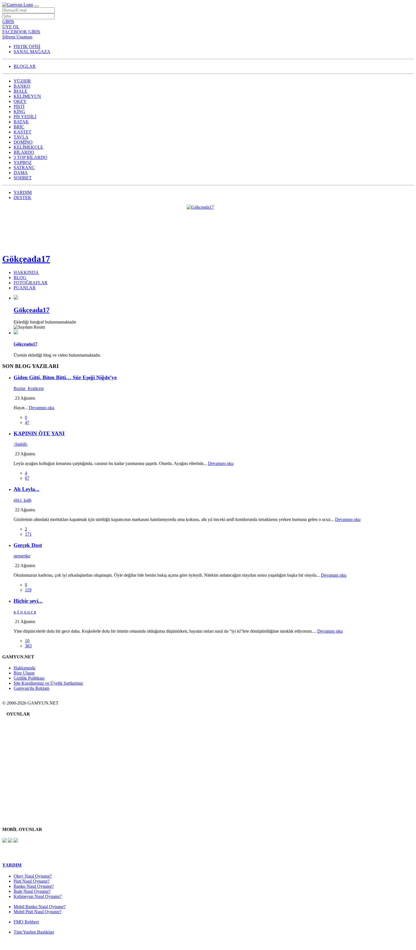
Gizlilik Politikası (29, 678)
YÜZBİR (22, 81)
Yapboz (24, 797)
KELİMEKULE (28, 147)
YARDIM (23, 192)
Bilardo (24, 789)
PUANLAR (25, 287)
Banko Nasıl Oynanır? (34, 886)
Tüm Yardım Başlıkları (34, 932)
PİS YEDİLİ (25, 116)
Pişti (21, 746)
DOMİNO (23, 142)
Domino (25, 780)
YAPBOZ (23, 162)
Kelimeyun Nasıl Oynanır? (38, 896)
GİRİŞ (8, 21)
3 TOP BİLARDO (30, 157)
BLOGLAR (25, 66)
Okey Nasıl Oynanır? (33, 876)
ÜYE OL (10, 26)
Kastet (23, 767)
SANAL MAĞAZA (32, 51)
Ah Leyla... (26, 489)
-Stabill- (21, 444)
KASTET (22, 132)
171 (28, 534)
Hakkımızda (24, 667)
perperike (22, 555)
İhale (22, 733)
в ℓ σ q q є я (25, 611)
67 (27, 478)
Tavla (23, 771)
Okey (23, 742)
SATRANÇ (24, 167)
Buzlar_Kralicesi (29, 388)
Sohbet (24, 810)
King (22, 750)
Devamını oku (41, 407)
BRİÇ (19, 126)
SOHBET (23, 177)
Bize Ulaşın (24, 673)
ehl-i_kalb (22, 500)
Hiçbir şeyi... (28, 601)
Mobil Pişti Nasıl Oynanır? (37, 911)
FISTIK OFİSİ (27, 46)
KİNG (19, 111)
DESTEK (22, 197)
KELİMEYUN (27, 96)
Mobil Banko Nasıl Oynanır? (40, 906)
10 (27, 640)
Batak (23, 759)
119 (28, 589)
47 (27, 422)
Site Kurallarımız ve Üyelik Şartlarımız (48, 683)
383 (28, 645)
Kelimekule (28, 784)
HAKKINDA (26, 272)
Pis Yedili (26, 754)
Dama (23, 805)
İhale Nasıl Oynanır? (32, 891)
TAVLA (21, 137)
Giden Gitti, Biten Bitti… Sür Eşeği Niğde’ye (65, 377)
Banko (24, 729)
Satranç (24, 801)
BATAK (21, 121)
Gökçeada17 (26, 259)
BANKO (22, 86)
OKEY (20, 101)
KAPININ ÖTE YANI (39, 433)
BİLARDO (24, 152)
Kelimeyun (28, 737)
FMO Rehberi (26, 921)
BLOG (20, 277)
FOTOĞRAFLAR (31, 282)
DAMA (21, 172)
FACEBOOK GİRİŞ (21, 31)
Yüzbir (24, 725)
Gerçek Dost (28, 545)
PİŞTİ (19, 106)
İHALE (20, 91)
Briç (21, 763)
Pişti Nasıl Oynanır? (32, 881)
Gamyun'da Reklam (31, 688)
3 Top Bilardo (30, 793)
